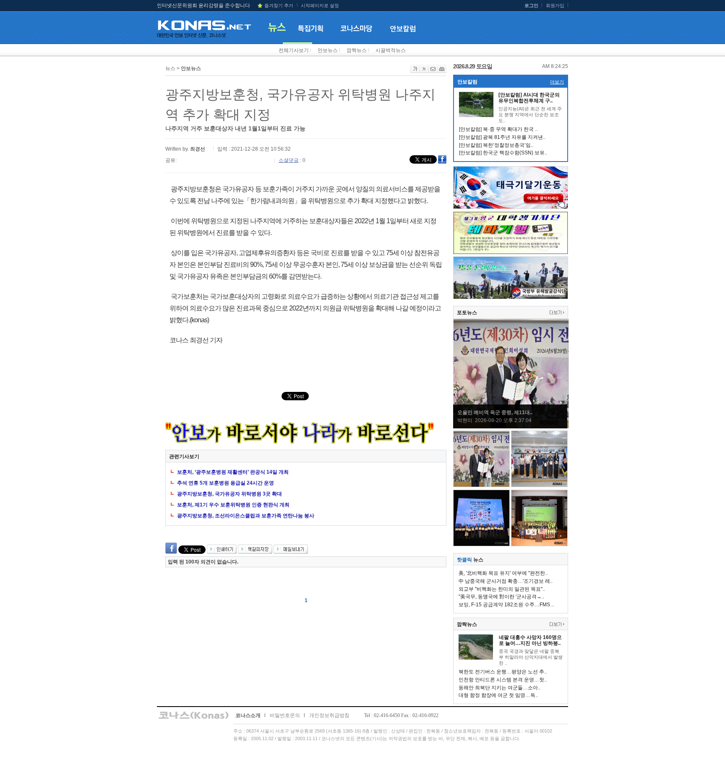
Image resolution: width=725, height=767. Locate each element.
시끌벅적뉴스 (391, 50)
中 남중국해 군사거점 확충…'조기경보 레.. (506, 581)
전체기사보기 (294, 50)
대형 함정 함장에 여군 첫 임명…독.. (498, 695)
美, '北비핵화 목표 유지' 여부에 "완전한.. (503, 573)
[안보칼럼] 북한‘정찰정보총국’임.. (496, 145)
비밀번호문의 (285, 715)
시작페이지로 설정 (320, 5)
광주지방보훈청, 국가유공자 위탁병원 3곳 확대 (229, 494)
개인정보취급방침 (329, 715)
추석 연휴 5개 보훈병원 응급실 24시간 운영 (225, 483)
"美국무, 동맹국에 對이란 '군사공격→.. (501, 597)
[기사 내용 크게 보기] (415, 71)
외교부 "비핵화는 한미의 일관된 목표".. (502, 589)
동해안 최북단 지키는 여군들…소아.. (499, 688)
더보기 (557, 81)
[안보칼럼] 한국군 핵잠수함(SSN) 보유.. (503, 153)
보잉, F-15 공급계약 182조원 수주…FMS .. (506, 605)
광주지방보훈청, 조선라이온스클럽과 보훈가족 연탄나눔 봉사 (245, 516)
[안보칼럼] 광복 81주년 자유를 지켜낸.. (502, 137)
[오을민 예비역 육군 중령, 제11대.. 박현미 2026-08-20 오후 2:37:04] (511, 427)
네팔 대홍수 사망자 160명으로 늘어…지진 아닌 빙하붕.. (530, 640)
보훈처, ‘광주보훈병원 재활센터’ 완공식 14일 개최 (233, 472)
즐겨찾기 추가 (278, 5)
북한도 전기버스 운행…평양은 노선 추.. (503, 672)
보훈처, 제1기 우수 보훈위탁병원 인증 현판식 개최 (233, 505)
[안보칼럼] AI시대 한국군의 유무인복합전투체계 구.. (529, 98)
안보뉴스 (328, 50)
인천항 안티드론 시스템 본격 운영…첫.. (503, 680)
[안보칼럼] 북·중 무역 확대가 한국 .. (498, 129)
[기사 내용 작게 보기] (424, 71)
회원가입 (555, 5)
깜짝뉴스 (357, 50)
